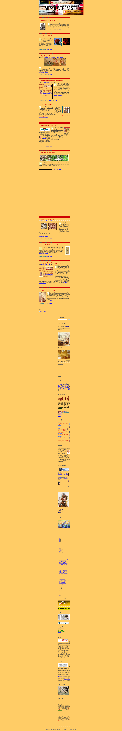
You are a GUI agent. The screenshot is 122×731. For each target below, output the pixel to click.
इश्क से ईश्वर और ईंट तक (62, 579)
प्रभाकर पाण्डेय (51, 275)
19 (68, 478)
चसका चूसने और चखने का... (48, 290)
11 (64, 473)
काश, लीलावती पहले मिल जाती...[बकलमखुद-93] (52, 263)
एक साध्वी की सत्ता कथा (45, 138)
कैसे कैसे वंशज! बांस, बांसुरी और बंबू (63, 570)
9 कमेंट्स (47, 100)
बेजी (48, 93)
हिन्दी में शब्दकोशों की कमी (62, 582)
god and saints (63, 383)
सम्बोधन (69, 389)
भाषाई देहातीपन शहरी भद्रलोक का (62, 581)
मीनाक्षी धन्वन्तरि (46, 274)
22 (64, 474)
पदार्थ (58, 387)
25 (67, 474)
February (60, 591)
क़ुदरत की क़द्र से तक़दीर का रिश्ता (62, 585)
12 (65, 473)
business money (65, 382)
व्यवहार (69, 388)
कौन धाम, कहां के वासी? (61, 584)
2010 (59, 547)
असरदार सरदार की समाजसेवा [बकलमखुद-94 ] (52, 81)
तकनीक (59, 386)
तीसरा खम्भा (41, 85)
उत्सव (62, 385)
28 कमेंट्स (47, 74)
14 (58, 474)
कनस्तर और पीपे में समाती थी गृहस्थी (49, 245)
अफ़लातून (47, 93)
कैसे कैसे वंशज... (43, 246)
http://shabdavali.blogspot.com (61, 676)
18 (61, 474)
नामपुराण (63, 386)
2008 (59, 594)
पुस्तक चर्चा (62, 387)
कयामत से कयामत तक (61, 569)
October (60, 551)
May (60, 588)
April (60, 589)
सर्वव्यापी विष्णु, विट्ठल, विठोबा (48, 20)
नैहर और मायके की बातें (46, 56)
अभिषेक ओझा (44, 275)
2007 (59, 595)
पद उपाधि (67, 386)
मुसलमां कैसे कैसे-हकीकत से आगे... (49, 125)
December (60, 549)
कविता (68, 385)
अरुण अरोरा (50, 93)
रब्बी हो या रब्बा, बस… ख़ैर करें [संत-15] (63, 571)
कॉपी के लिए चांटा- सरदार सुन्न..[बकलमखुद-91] (64, 580)
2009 (59, 548)
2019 (59, 538)
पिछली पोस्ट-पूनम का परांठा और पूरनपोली (45, 220)
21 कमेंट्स (56, 29)
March (60, 590)
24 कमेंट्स (47, 146)
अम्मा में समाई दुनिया (47, 57)
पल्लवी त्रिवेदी (48, 94)
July (60, 554)
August (60, 553)
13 (66, 473)
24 (66, 474)
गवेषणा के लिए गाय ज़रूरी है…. (48, 104)
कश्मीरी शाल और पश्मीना (61, 572)
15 (59, 474)
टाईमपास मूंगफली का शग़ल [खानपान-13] (50, 219)
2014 (59, 542)
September (60, 552)
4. (60, 481)
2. (59, 481)
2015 (59, 541)
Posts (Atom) (43, 309)
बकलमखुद (55, 100)
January (60, 592)
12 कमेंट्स (47, 49)
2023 (59, 537)
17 (60, 474)
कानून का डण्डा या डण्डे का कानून (48, 246)
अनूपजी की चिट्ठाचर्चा (61, 628)
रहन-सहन (64, 388)
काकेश (43, 274)
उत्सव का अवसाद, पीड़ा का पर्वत (62, 583)
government (68, 383)
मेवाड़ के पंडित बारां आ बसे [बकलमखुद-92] (63, 573)
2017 (59, 539)
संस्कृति (64, 389)
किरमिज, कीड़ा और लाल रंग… (48, 36)
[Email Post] (61, 29)
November (60, 550)
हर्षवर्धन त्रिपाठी (48, 275)
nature (61, 384)
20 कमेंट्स (47, 238)
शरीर (60, 389)
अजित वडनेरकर (65, 411)
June (60, 587)
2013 (59, 543)
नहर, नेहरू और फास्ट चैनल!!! (48, 153)
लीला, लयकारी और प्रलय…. (62, 574)
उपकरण (65, 385)
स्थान (60, 390)
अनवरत (40, 269)
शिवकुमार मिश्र (44, 93)
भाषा (60, 388)
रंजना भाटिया (44, 94)
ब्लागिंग (58, 388)
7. (62, 481)
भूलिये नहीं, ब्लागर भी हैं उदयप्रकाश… (63, 575)
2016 (59, 540)
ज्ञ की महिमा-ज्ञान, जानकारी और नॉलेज (57, 57)
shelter (65, 384)
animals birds (60, 382)
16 (66, 478)
